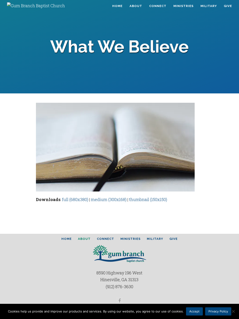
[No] (233, 311)
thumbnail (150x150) (148, 199)
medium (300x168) (109, 199)
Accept (194, 311)
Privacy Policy (218, 311)
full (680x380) (75, 199)
